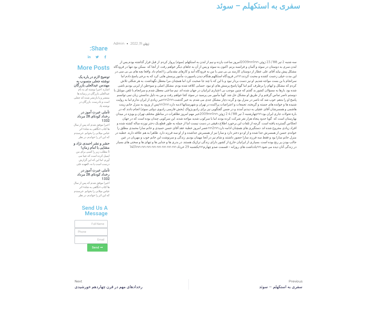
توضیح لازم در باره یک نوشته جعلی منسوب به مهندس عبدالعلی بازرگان (92, 81)
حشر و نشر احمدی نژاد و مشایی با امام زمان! (92, 145)
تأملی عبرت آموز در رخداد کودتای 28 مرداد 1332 (93, 116)
